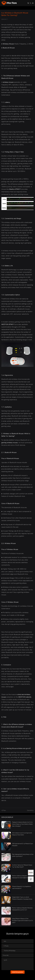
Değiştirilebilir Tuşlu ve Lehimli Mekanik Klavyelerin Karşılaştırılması (22, 898)
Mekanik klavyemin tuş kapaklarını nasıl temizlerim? (21, 887)
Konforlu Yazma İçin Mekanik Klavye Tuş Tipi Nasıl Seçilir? (22, 866)
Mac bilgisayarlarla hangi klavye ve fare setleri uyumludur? (22, 855)
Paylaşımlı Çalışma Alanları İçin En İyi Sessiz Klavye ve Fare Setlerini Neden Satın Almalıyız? (22, 824)
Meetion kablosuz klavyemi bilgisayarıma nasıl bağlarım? (20, 876)
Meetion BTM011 (15, 189)
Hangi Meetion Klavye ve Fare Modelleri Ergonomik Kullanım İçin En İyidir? (22, 920)
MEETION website (24, 697)
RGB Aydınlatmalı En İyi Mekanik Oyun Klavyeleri (22, 844)
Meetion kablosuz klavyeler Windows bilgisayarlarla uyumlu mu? (22, 909)
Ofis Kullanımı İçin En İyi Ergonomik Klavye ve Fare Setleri (22, 834)
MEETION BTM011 (8, 324)
